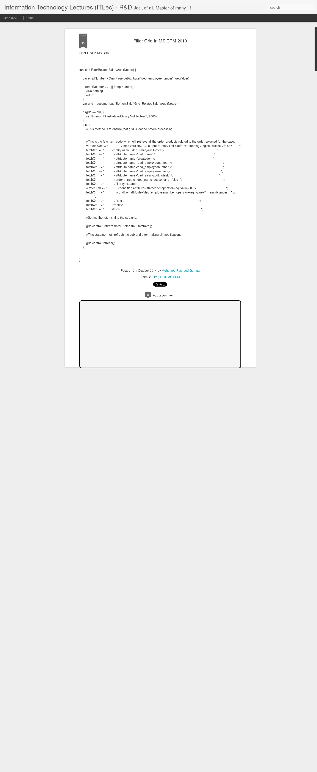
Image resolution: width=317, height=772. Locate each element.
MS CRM (174, 277)
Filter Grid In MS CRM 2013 (160, 40)
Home (29, 18)
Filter (155, 277)
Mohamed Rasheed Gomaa (181, 270)
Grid (163, 277)
